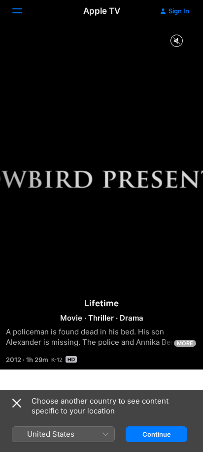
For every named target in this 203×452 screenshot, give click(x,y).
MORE (185, 343)
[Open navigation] (23, 11)
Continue (156, 434)
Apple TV (101, 11)
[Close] (16, 403)
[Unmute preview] (176, 41)
